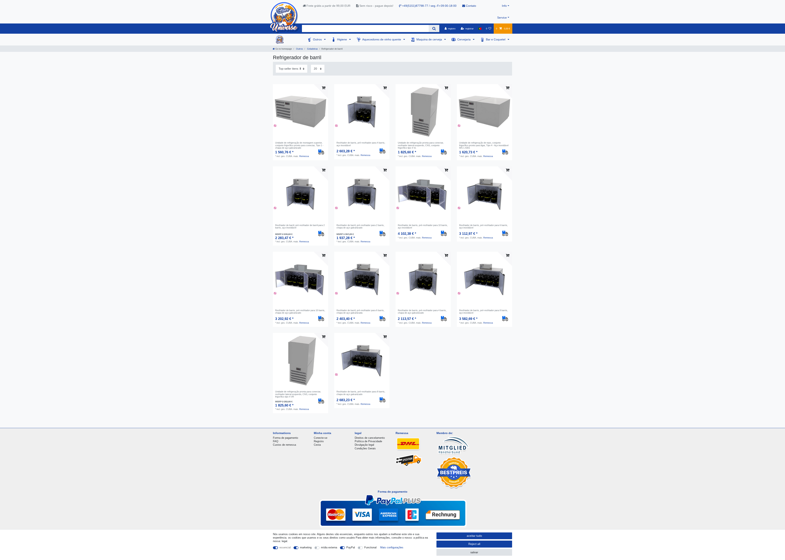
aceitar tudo (474, 535)
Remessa (304, 156)
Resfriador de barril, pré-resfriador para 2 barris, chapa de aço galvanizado (360, 226)
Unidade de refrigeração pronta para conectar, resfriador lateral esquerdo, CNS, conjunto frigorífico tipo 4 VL (421, 145)
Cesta (317, 444)
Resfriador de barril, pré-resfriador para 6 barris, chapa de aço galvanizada (360, 311)
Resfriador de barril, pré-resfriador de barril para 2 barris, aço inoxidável (300, 226)
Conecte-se (320, 437)
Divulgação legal (364, 444)
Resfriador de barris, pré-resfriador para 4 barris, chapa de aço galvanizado (422, 311)
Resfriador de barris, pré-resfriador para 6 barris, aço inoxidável (483, 226)
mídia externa (329, 547)
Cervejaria (464, 39)
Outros (318, 39)
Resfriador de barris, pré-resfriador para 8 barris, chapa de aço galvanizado (360, 392)
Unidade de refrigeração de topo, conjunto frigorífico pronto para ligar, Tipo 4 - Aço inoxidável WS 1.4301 (483, 145)
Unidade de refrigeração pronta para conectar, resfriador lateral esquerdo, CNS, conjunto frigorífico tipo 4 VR (298, 394)
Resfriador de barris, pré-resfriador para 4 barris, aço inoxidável (360, 143)
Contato (470, 5)
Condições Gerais (365, 448)
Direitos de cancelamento (370, 437)
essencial (285, 547)
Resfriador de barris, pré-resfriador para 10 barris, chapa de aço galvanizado (300, 311)
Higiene (342, 39)
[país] (479, 28)
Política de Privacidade (368, 441)
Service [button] (502, 17)
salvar (474, 552)
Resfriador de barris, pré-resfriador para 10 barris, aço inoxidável (423, 226)
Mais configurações (391, 547)
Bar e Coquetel (496, 39)
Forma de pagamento (285, 437)
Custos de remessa (284, 444)
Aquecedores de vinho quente (382, 39)
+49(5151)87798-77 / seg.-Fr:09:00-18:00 (428, 5)
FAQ (275, 441)
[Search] (434, 28)
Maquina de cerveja (429, 39)
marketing (306, 547)
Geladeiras (312, 49)
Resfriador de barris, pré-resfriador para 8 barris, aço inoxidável (483, 311)
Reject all (474, 544)
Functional (370, 547)
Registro (319, 441)
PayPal (350, 547)
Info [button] (504, 5)
